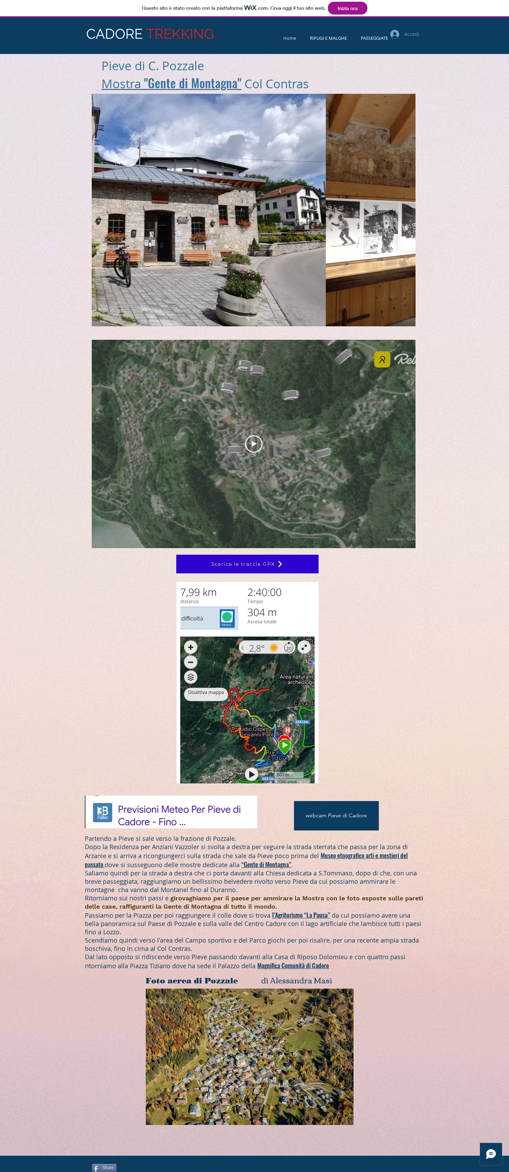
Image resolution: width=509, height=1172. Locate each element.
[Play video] (253, 444)
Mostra (122, 83)
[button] (274, 210)
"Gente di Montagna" (192, 83)
